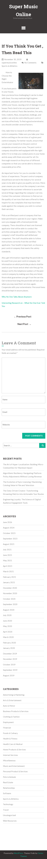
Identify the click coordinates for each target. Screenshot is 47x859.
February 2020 (9, 642)
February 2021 (9, 577)
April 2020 (7, 632)
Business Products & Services (15, 711)
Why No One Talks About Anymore (17, 297)
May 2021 (7, 560)
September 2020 (10, 604)
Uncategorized (9, 815)
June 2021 (7, 555)
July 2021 (7, 549)
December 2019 (10, 653)
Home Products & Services (14, 749)
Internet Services (10, 755)
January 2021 (9, 582)
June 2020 (7, 621)
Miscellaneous (9, 760)
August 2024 (8, 527)
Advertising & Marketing (13, 695)
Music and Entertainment (14, 766)
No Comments (30, 62)
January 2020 (9, 648)
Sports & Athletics (9, 66)
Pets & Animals (9, 777)
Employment (8, 722)
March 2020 (8, 637)
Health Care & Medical (12, 744)
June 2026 (7, 522)
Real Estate (8, 782)
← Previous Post (22, 316)
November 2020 (10, 593)
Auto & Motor (9, 706)
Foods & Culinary (10, 733)
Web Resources (10, 821)
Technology (8, 804)
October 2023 (9, 533)
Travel (6, 810)
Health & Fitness (10, 738)
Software (7, 793)
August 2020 (8, 610)
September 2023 (10, 538)
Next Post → (24, 324)
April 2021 (7, 566)
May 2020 (7, 626)
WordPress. (19, 853)
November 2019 (10, 659)
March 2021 (8, 571)
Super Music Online (23, 10)
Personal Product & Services (15, 771)
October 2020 (9, 599)
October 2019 (9, 664)
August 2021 (8, 544)
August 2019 (8, 675)
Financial (7, 727)
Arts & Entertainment (12, 700)
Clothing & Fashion (11, 717)
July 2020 (7, 615)
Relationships (9, 788)
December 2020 (10, 588)
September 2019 (10, 670)
